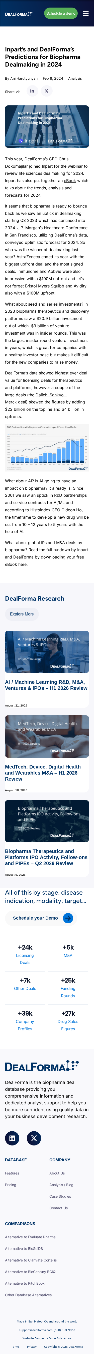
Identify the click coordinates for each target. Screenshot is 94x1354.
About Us (57, 1173)
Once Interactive (60, 1338)
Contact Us (58, 1208)
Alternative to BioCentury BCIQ (30, 1272)
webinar (75, 166)
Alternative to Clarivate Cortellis (31, 1260)
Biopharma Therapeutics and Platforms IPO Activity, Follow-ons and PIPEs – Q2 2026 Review (46, 857)
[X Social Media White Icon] (34, 1138)
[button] (32, 91)
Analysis (75, 78)
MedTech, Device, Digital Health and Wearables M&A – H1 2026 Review (43, 773)
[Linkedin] (12, 1138)
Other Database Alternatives (28, 1295)
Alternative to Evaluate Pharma (30, 1237)
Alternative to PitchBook (25, 1283)
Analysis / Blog (61, 1185)
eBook (70, 180)
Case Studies (60, 1196)
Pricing (10, 1185)
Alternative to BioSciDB (24, 1248)
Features (12, 1173)
